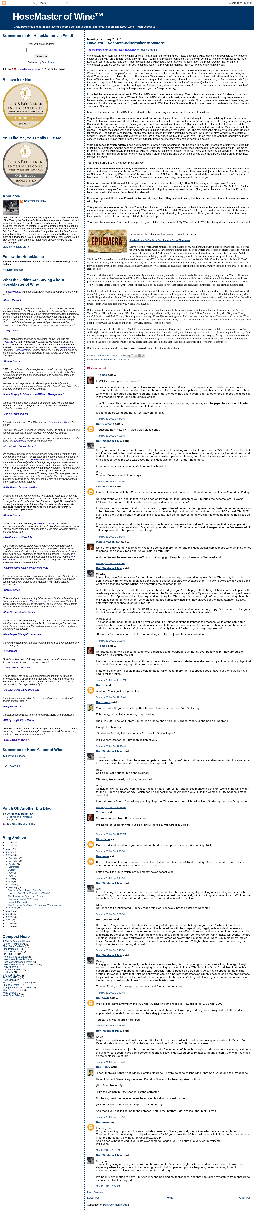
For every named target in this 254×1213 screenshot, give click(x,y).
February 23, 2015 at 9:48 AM (110, 563)
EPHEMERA (9, 954)
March (12, 884)
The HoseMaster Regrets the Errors (25, 896)
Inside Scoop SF (149, 49)
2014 (9, 910)
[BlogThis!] (132, 356)
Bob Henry (103, 702)
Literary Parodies (12, 969)
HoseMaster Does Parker (16, 959)
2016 (9, 852)
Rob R (100, 684)
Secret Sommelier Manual (17, 982)
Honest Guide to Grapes (16, 956)
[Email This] (128, 356)
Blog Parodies (10, 949)
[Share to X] (136, 356)
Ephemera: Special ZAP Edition (23, 899)
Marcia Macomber (108, 541)
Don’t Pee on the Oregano (19, 817)
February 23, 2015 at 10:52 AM (111, 680)
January (13, 907)
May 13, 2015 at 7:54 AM (108, 1186)
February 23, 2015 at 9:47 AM (110, 537)
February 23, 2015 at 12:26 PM (111, 834)
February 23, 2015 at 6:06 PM (110, 993)
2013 (9, 914)
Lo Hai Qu (8, 972)
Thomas (101, 374)
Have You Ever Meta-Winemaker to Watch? (29, 893)
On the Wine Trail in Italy (20, 813)
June (11, 876)
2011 (9, 920)
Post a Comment (95, 1192)
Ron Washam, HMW (109, 440)
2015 (9, 855)
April (10, 881)
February (13, 887)
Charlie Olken (105, 486)
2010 (9, 923)
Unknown (102, 856)
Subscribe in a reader (14, 756)
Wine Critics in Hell (13, 990)
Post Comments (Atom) (116, 1204)
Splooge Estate (11, 985)
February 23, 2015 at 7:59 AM (110, 436)
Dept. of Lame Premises (105, 359)
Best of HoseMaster (13, 944)
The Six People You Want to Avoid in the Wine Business (34, 905)
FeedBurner (48, 62)
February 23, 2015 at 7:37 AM (110, 419)
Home (169, 1197)
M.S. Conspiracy (11, 974)
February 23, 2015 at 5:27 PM (110, 914)
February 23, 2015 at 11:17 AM (111, 697)
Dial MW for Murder (13, 951)
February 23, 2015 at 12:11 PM (111, 807)
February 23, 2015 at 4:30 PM (110, 878)
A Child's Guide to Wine (15, 941)
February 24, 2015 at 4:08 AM (110, 1025)
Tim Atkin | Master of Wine (21, 824)
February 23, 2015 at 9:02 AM (110, 481)
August (12, 870)
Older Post (245, 1197)
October (13, 864)
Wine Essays (9, 992)
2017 (9, 848)
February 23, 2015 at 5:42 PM (110, 950)
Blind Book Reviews (13, 946)
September (14, 867)
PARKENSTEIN (11, 977)
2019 (9, 842)
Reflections (9, 980)
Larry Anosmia (10, 967)
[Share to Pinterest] (143, 356)
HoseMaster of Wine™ (58, 16)
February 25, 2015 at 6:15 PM (110, 1117)
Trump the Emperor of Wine (17, 987)
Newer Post (93, 1197)
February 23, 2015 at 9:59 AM (110, 641)
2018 (9, 845)
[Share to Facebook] (139, 356)
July (11, 873)
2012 (9, 917)
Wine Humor (123, 359)
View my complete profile (16, 246)
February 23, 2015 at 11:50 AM (111, 746)
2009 (9, 926)
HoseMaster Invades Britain (17, 962)
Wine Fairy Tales (11, 995)
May (11, 878)
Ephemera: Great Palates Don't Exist (25, 890)
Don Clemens (105, 423)
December (14, 858)
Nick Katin (103, 839)
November (14, 861)
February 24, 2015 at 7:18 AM (110, 1062)
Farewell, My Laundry (18, 902)
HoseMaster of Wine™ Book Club (21, 964)
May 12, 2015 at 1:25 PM (108, 1150)
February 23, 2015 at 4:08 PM (110, 851)
